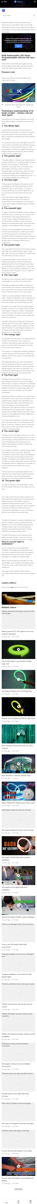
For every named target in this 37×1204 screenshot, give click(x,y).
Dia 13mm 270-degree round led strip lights (18, 1123)
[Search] (35, 1)
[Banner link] (18, 598)
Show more (18, 1189)
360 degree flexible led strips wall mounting (17, 830)
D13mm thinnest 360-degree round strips (17, 1151)
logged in (13, 587)
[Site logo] (18, 1)
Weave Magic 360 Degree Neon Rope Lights (18, 803)
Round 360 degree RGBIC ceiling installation (18, 917)
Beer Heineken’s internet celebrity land (16, 775)
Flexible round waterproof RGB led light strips (18, 718)
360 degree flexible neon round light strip (17, 691)
